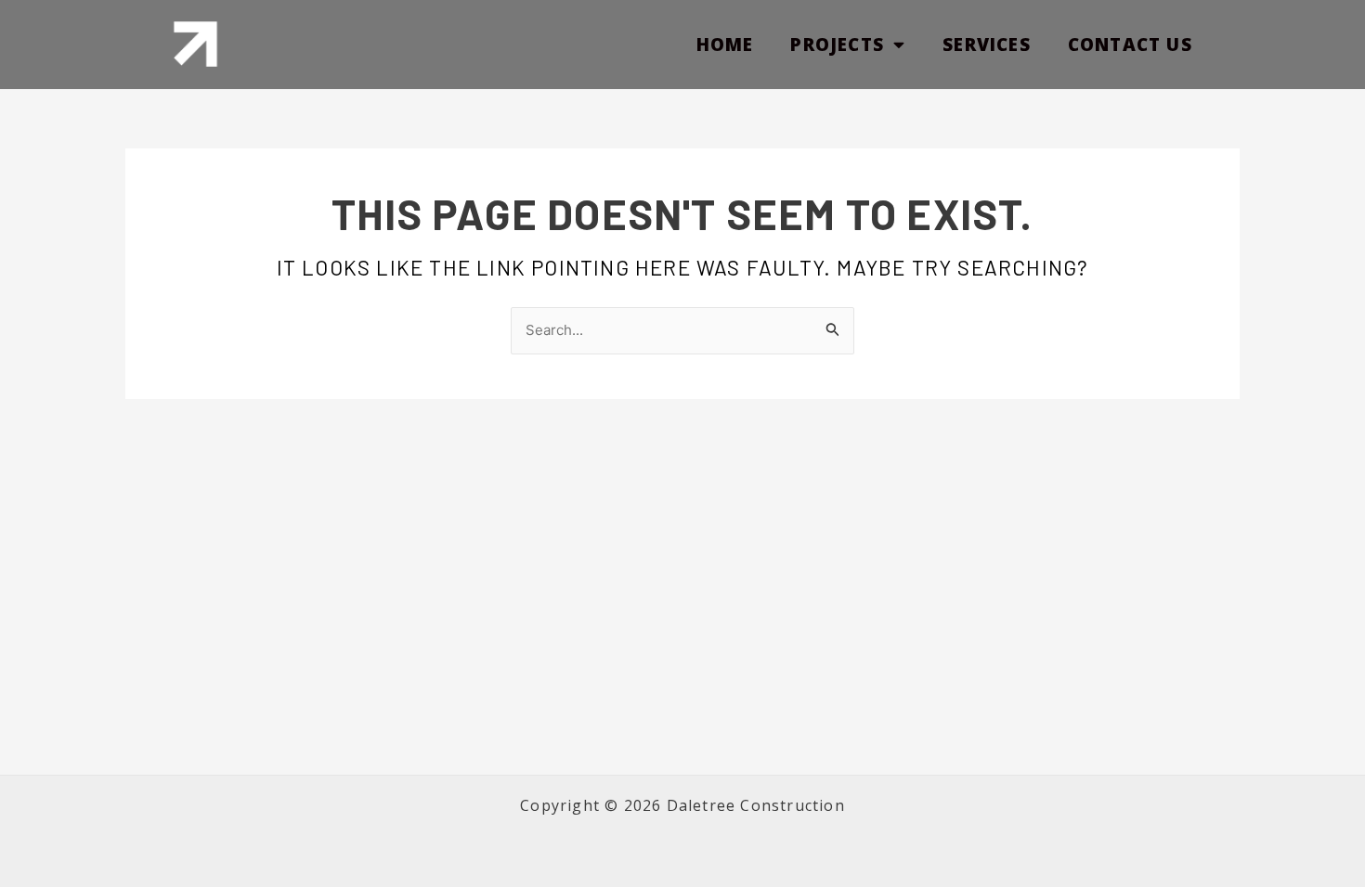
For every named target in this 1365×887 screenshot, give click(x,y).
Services (986, 44)
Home (725, 44)
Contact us (1130, 44)
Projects (837, 44)
